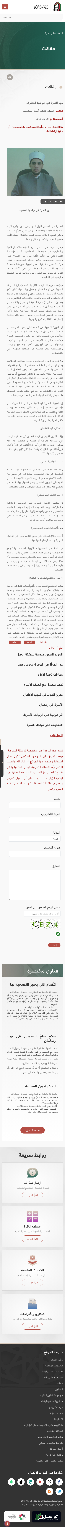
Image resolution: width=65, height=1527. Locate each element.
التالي (14, 642)
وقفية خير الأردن (54, 1454)
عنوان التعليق (52, 847)
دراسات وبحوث (55, 1407)
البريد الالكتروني (50, 814)
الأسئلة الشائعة (55, 1430)
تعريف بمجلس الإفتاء (52, 1371)
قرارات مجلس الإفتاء (52, 1377)
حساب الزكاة (56, 1413)
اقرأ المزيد (32, 1195)
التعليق (56, 866)
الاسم (57, 799)
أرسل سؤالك (56, 1448)
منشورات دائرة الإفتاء (52, 1401)
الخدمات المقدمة (54, 1365)
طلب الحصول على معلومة (49, 1460)
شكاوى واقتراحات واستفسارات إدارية (43, 1424)
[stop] (55, 201)
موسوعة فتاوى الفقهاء (51, 1395)
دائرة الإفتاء (57, 1359)
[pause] (50, 201)
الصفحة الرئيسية (54, 33)
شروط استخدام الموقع (51, 1442)
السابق (29, 642)
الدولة (56, 832)
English (7, 17)
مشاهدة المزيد (32, 1130)
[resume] (45, 201)
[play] (60, 201)
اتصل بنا (58, 1419)
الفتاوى (59, 1389)
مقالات (59, 1383)
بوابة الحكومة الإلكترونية (50, 1436)
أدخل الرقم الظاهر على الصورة (42, 907)
